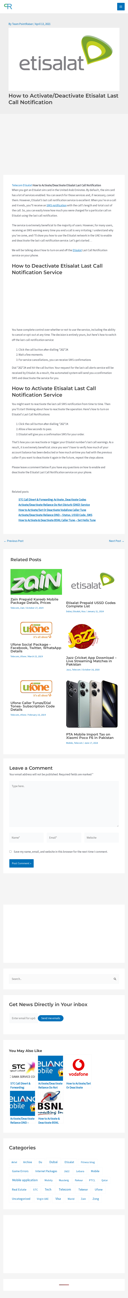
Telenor (83, 1189)
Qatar (105, 1180)
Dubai (69, 611)
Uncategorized (21, 1199)
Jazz (68, 669)
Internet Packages (46, 1171)
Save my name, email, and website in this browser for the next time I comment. (61, 852)
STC (35, 1189)
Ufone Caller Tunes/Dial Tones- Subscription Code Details (32, 706)
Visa (83, 611)
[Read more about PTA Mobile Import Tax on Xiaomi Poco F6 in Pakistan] (92, 703)
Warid (71, 1199)
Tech (48, 1189)
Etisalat (27, 185)
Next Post (116, 541)
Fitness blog (88, 1162)
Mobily (48, 1180)
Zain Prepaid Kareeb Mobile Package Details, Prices (34, 601)
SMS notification (56, 205)
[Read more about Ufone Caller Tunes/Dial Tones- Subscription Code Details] (36, 688)
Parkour (79, 1180)
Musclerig (64, 1180)
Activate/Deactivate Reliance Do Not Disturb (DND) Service (54, 505)
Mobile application (25, 1180)
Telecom (17, 185)
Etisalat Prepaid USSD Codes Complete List (91, 604)
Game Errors (20, 1171)
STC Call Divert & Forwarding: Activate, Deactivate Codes (52, 499)
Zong (95, 1199)
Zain (22, 607)
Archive (27, 1162)
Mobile (69, 742)
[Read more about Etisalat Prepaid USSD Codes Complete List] (92, 583)
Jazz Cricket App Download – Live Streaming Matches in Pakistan (91, 661)
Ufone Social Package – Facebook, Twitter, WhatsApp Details (35, 647)
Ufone (23, 656)
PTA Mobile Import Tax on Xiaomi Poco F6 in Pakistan (90, 736)
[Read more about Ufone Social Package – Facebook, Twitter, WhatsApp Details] (36, 629)
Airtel (14, 1162)
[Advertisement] (64, 150)
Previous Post (14, 541)
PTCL (92, 1180)
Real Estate (19, 1189)
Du (40, 1162)
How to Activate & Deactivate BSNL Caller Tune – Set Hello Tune (57, 520)
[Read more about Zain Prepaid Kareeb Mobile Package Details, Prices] (36, 581)
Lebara (80, 1171)
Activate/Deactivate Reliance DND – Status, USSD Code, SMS (55, 515)
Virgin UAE (43, 1198)
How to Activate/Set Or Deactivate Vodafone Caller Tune (52, 510)
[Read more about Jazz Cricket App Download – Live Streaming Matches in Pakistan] (83, 636)
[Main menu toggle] (121, 7)
